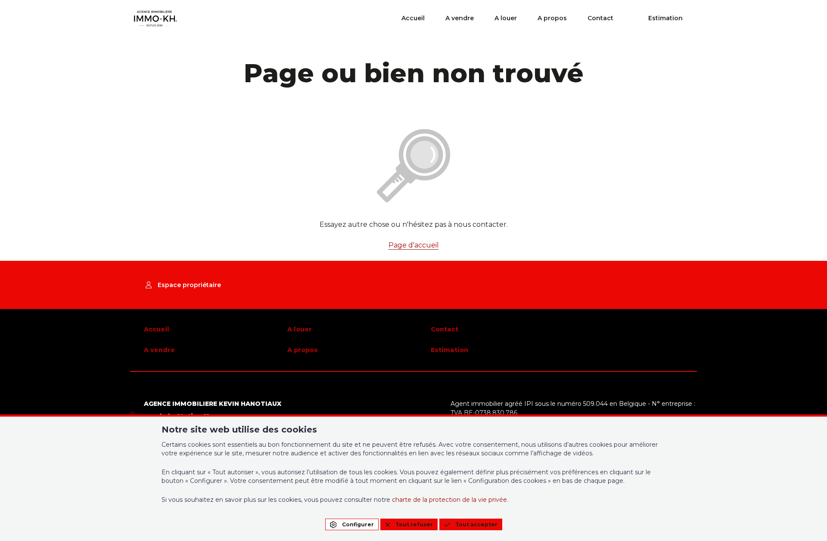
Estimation (665, 18)
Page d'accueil (414, 245)
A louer (505, 18)
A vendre (459, 18)
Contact (600, 18)
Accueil (413, 18)
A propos (552, 18)
